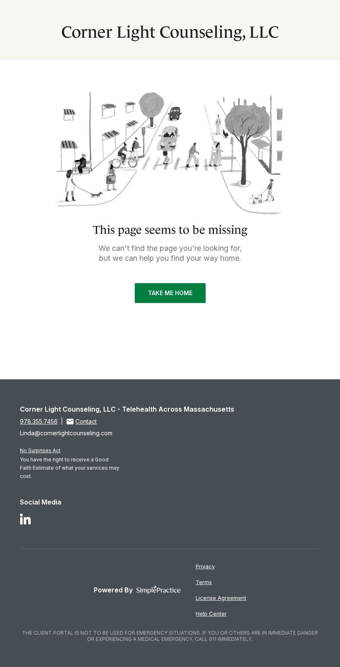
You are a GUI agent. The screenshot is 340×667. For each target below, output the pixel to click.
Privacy (205, 566)
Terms (204, 582)
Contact (86, 421)
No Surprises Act (40, 450)
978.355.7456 (39, 421)
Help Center (211, 613)
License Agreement (221, 597)
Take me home (170, 292)
